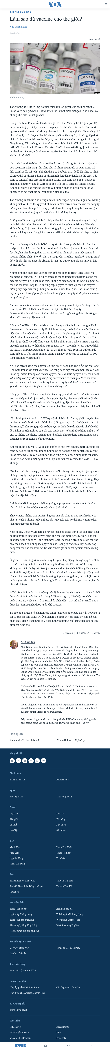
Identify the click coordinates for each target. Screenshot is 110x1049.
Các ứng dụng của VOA (68, 987)
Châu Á (13, 824)
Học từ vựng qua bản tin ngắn (24, 930)
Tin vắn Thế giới (64, 880)
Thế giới (14, 819)
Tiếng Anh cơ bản (18, 908)
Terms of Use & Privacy (68, 947)
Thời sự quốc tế (64, 796)
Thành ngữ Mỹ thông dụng (69, 914)
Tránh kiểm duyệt (18, 1010)
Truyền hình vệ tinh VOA (22, 880)
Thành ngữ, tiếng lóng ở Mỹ (23, 925)
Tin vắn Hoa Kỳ (64, 886)
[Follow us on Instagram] (31, 760)
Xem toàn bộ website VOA (23, 970)
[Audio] (68, 1045)
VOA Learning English (67, 925)
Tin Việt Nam (16, 796)
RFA (58, 1032)
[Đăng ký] (43, 760)
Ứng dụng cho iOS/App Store (24, 987)
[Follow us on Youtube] (24, 760)
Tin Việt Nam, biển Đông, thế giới (26, 886)
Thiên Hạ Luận (63, 852)
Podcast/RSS (62, 779)
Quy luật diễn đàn (18, 953)
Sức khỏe (60, 830)
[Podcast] (37, 760)
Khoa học (61, 824)
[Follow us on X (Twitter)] (18, 760)
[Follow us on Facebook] (12, 760)
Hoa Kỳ (13, 830)
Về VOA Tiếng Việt (19, 947)
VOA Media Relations (20, 1038)
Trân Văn (60, 858)
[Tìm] (91, 1045)
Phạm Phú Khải (64, 847)
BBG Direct (15, 1026)
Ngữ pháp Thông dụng (21, 914)
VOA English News (19, 1032)
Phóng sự (14, 891)
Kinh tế (60, 813)
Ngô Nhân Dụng (18, 26)
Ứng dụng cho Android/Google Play (27, 993)
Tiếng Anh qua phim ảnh (22, 919)
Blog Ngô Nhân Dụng (20, 11)
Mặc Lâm (14, 852)
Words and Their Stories (68, 919)
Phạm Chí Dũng (17, 863)
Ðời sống (60, 819)
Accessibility (62, 1026)
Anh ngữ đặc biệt (64, 908)
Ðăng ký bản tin (17, 779)
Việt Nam (14, 813)
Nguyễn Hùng (16, 858)
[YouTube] (45, 1045)
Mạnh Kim (15, 847)
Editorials (61, 1038)
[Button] (94, 39)
